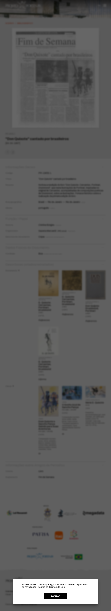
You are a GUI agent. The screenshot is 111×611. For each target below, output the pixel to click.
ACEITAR (55, 596)
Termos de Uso (57, 587)
